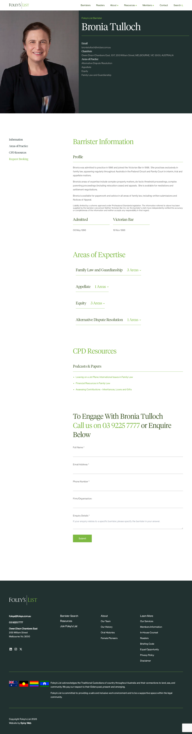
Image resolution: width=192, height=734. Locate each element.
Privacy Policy (147, 655)
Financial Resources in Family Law (93, 383)
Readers (100, 5)
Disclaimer (145, 660)
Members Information (151, 626)
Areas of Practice (18, 146)
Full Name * (78, 447)
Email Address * (81, 464)
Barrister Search (69, 615)
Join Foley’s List (68, 626)
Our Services (146, 621)
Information (16, 139)
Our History (106, 626)
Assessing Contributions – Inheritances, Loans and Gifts (104, 389)
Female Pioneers (109, 638)
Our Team (105, 621)
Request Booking (18, 159)
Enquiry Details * (81, 515)
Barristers (86, 5)
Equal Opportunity (149, 649)
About (113, 5)
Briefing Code (147, 643)
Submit (82, 538)
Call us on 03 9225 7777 (106, 425)
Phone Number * (81, 481)
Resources (129, 5)
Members (147, 5)
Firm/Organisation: (82, 498)
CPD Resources (17, 152)
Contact (164, 5)
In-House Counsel (149, 632)
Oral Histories (108, 632)
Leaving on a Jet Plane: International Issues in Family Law (104, 377)
